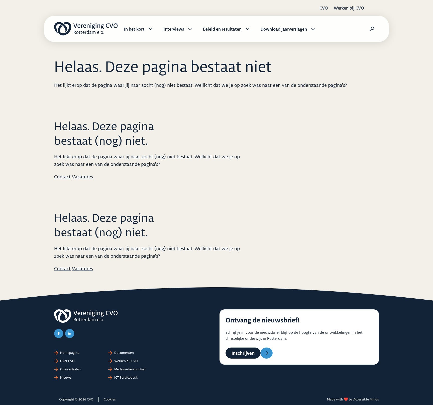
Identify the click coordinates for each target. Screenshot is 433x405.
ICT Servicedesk (126, 377)
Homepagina (69, 353)
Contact (62, 177)
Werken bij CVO (349, 8)
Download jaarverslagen (284, 29)
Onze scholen (70, 369)
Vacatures (82, 177)
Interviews (174, 29)
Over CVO (67, 361)
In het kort (134, 29)
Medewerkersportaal (130, 369)
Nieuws (65, 377)
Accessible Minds (366, 399)
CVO (323, 8)
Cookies (110, 399)
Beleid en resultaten (222, 29)
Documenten (124, 353)
